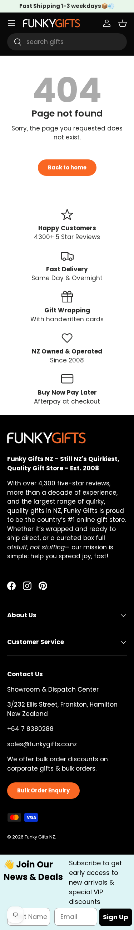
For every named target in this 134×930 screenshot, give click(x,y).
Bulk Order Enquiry (43, 790)
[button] (122, 23)
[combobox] (67, 41)
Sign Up (115, 916)
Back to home (67, 167)
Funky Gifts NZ (40, 837)
